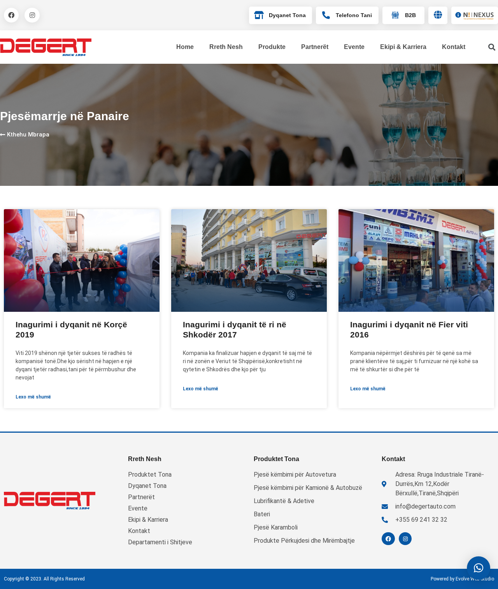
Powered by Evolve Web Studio (462, 579)
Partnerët (314, 47)
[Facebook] (11, 15)
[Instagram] (32, 15)
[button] (478, 568)
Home (185, 47)
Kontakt (453, 47)
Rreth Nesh (226, 47)
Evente (354, 47)
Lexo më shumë (33, 397)
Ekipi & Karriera (403, 47)
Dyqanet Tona (287, 15)
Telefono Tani (354, 15)
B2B (410, 15)
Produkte (272, 47)
